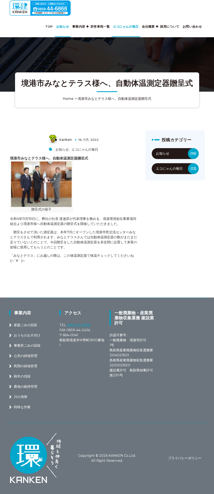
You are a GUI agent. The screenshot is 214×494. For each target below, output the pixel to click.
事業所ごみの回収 (27, 346)
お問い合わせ (192, 26)
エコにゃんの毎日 (126, 26)
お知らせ (62, 26)
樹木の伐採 (22, 376)
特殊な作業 (22, 407)
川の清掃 (20, 397)
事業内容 (78, 26)
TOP (49, 26)
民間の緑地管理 (25, 366)
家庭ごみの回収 (25, 325)
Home (68, 99)
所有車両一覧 (100, 26)
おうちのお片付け (27, 335)
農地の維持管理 (25, 387)
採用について (169, 26)
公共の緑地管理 (25, 356)
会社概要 (148, 26)
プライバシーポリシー (184, 458)
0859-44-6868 (78, 325)
